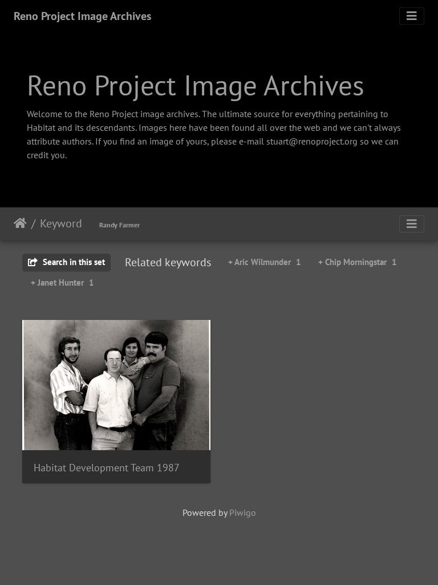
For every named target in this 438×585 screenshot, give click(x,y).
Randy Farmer (119, 225)
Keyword (61, 223)
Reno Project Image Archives (82, 16)
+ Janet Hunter (62, 282)
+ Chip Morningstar (357, 262)
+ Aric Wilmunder (264, 262)
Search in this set (72, 262)
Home (20, 223)
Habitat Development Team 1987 (107, 468)
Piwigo (242, 512)
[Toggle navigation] (411, 16)
